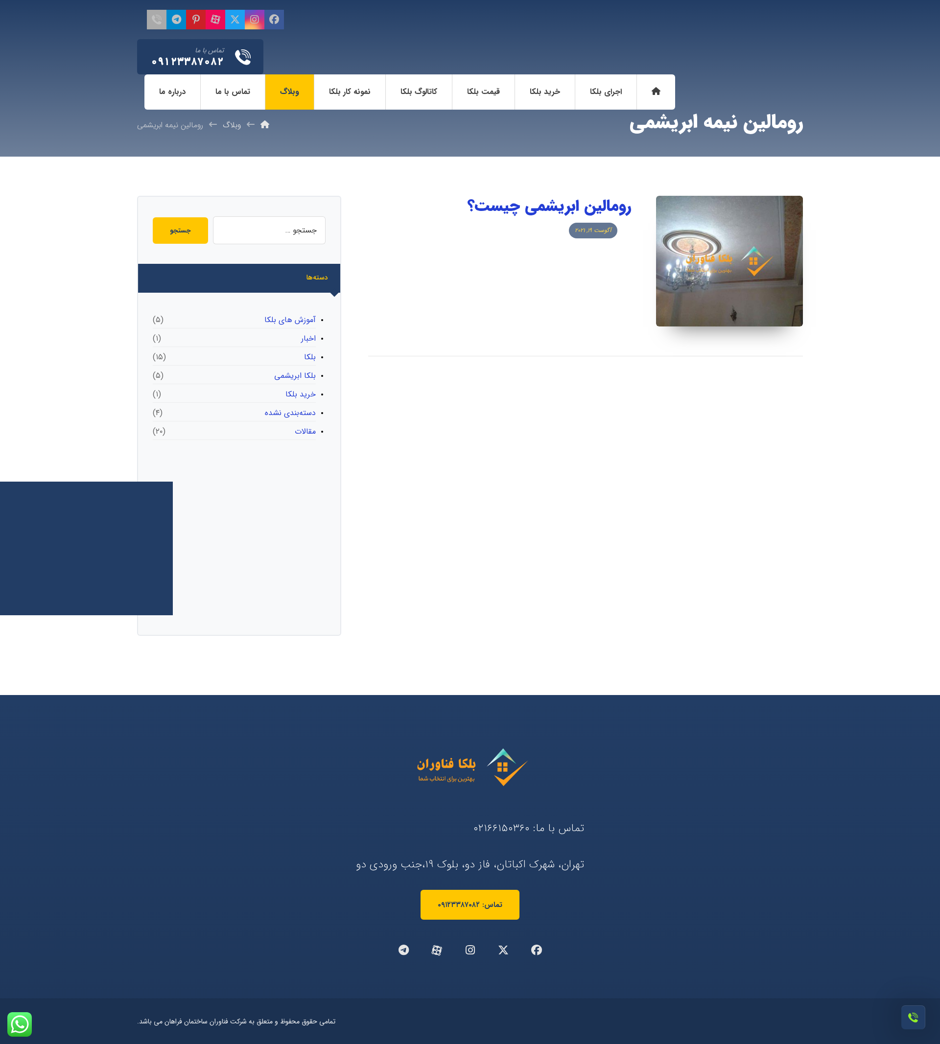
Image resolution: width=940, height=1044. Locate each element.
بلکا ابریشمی (295, 376)
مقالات (305, 431)
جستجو (180, 230)
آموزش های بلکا (290, 320)
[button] (274, 19)
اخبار (308, 338)
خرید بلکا (300, 394)
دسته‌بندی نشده (290, 413)
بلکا (310, 357)
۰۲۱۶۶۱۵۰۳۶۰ (501, 828)
